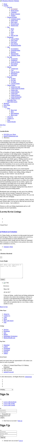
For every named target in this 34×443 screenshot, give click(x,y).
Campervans (14, 68)
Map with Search (8, 320)
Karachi (6, 351)
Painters (13, 15)
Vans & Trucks (15, 72)
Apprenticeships (15, 50)
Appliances (14, 60)
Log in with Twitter (9, 403)
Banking (13, 52)
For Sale (9, 57)
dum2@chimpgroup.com (11, 136)
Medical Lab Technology (9, 232)
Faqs (8, 120)
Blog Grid (14, 110)
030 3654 (8, 134)
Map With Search (12, 102)
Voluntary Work (15, 55)
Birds (12, 29)
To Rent (13, 78)
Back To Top (4, 307)
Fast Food (14, 42)
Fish (12, 34)
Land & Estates (15, 83)
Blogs (5, 319)
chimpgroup (28, 376)
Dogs (12, 32)
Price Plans (7, 105)
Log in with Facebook (10, 402)
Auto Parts (14, 75)
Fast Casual (14, 40)
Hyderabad (7, 348)
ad (1, 232)
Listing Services (15, 98)
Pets (8, 27)
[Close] (0, 399)
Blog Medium (15, 113)
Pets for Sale (14, 35)
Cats (12, 30)
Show (14, 134)
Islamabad (6, 345)
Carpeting (14, 12)
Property (9, 77)
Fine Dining (14, 44)
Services (9, 7)
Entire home (14, 20)
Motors (9, 67)
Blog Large (14, 115)
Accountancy (14, 48)
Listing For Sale (15, 87)
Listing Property (15, 95)
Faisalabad (7, 350)
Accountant (14, 9)
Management (14, 53)
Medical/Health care (9, 338)
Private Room (15, 24)
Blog (8, 108)
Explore (6, 5)
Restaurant (10, 37)
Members (6, 103)
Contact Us (10, 118)
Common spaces (15, 19)
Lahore (6, 346)
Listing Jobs (14, 90)
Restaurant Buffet (16, 45)
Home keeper (15, 10)
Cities (5, 317)
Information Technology (10, 336)
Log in (21, 440)
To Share (13, 82)
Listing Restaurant (16, 97)
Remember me (6, 414)
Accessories (14, 58)
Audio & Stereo (15, 62)
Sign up (20, 421)
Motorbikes (14, 73)
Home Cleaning (15, 14)
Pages (5, 107)
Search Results (11, 121)
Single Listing (11, 85)
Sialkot (6, 353)
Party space (14, 22)
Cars (12, 70)
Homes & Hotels (12, 17)
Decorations (14, 63)
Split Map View (11, 100)
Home (5, 4)
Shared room (14, 25)
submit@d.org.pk (9, 372)
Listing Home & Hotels (17, 88)
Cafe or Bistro (15, 39)
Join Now (3, 125)
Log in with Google (9, 405)
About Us (10, 117)
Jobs (8, 47)
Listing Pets (14, 93)
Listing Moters (15, 92)
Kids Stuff (14, 65)
